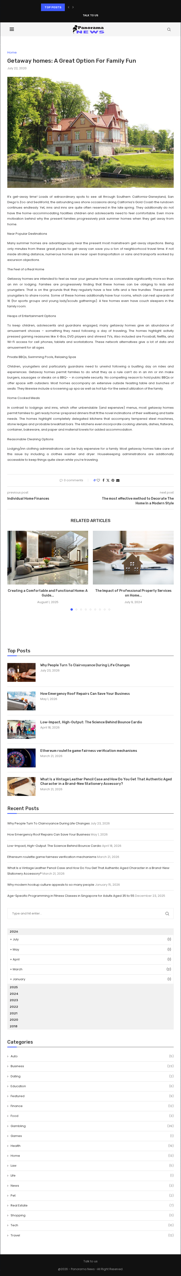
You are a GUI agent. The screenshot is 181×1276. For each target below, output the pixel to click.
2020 (14, 1019)
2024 (14, 994)
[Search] (169, 29)
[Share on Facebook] (103, 480)
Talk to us (90, 15)
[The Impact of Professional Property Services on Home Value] (133, 558)
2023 (14, 1000)
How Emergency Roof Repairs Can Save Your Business (85, 694)
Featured (92, 1096)
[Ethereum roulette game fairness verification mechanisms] (21, 758)
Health (92, 1146)
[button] (68, 7)
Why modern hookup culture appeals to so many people (50, 884)
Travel (92, 1235)
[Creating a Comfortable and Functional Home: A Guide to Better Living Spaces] (47, 558)
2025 (14, 987)
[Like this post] (98, 480)
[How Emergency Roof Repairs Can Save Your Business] (21, 701)
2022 (14, 1006)
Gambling (92, 1126)
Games (92, 1136)
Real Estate (92, 1205)
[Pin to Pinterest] (112, 480)
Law (92, 1166)
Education (92, 1086)
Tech (92, 1225)
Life (92, 1175)
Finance (92, 1106)
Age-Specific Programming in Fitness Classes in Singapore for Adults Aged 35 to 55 (70, 895)
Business (92, 1066)
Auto (92, 1056)
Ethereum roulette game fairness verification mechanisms (88, 751)
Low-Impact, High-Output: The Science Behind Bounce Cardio (86, 8)
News (92, 1186)
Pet (92, 1196)
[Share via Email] (117, 480)
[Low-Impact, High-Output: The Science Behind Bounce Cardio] (21, 729)
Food (92, 1116)
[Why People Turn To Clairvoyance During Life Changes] (21, 672)
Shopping (92, 1215)
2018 (13, 1026)
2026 (14, 931)
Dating (92, 1076)
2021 (13, 1013)
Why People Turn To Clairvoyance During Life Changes (85, 665)
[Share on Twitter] (108, 480)
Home (92, 1156)
